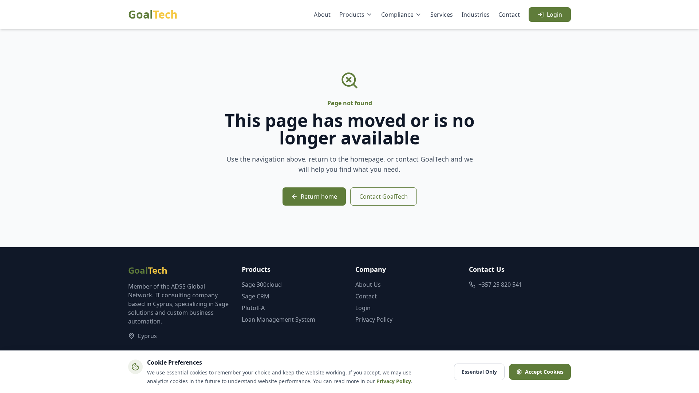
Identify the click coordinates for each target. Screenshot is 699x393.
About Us (368, 285)
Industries (476, 15)
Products (351, 15)
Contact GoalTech (383, 196)
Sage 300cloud (262, 285)
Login (554, 15)
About (322, 15)
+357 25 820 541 (500, 285)
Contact (509, 15)
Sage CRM (255, 296)
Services (441, 15)
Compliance (397, 15)
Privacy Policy (373, 319)
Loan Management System (278, 319)
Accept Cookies (544, 371)
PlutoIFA (253, 308)
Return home (319, 196)
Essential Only (479, 371)
